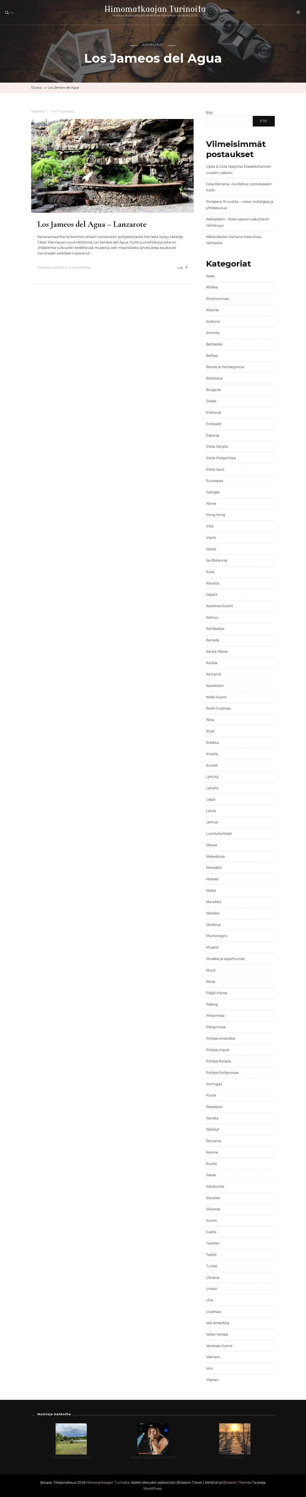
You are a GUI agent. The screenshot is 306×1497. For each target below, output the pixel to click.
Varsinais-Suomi (219, 1346)
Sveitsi (211, 1232)
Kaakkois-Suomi (219, 606)
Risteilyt (212, 1129)
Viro (209, 1368)
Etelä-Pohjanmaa (221, 458)
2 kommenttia (79, 268)
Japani (211, 595)
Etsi (209, 112)
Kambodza (215, 629)
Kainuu (212, 617)
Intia (210, 526)
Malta (211, 891)
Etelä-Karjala (217, 447)
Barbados (214, 344)
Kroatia (212, 754)
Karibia (212, 663)
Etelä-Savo (215, 469)
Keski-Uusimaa (218, 708)
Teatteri (212, 1243)
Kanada (212, 640)
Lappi (210, 799)
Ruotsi (211, 1164)
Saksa (211, 1175)
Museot (212, 947)
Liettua (212, 822)
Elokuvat (213, 412)
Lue (180, 267)
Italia (210, 572)
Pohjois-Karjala (218, 1061)
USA (209, 1300)
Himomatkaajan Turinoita (155, 9)
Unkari (211, 1289)
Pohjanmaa (216, 1027)
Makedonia (215, 856)
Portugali (214, 1084)
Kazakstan (215, 686)
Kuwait (212, 765)
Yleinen (212, 1380)
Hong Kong (215, 515)
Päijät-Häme (216, 993)
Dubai (211, 401)
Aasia (210, 276)
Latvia (211, 811)
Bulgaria (213, 390)
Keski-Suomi (216, 697)
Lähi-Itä (212, 777)
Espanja (212, 435)
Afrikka (212, 287)
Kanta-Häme (217, 652)
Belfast (212, 356)
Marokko (213, 902)
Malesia (212, 879)
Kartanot (213, 674)
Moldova (213, 925)
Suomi (211, 1221)
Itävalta (212, 583)
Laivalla (212, 788)
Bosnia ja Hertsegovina (225, 367)
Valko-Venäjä (217, 1334)
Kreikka (212, 743)
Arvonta (213, 333)
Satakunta (215, 1186)
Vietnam (213, 1357)
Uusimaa (213, 1312)
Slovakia (213, 1198)
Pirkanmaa (215, 1016)
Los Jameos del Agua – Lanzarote (92, 224)
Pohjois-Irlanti (217, 1050)
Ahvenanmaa (217, 299)
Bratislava (214, 378)
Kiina (210, 720)
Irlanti (211, 538)
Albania (212, 310)
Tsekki (211, 1255)
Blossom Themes (237, 1483)
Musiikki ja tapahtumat (225, 959)
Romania (213, 1141)
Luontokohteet (219, 834)
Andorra (213, 322)
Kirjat (210, 731)
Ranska (212, 1118)
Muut (211, 970)
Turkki (211, 1266)
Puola (211, 1095)
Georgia (212, 492)
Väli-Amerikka (217, 1323)
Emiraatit (213, 424)
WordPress (152, 1489)
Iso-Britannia (216, 560)
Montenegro (216, 936)
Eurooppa (214, 481)
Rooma (212, 1152)
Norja (210, 982)
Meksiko (213, 913)
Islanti (211, 549)
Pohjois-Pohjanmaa (222, 1073)
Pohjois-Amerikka (220, 1039)
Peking (212, 1004)
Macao (211, 845)
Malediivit (214, 868)
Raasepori (214, 1107)
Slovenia (213, 1209)
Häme (211, 504)
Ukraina (212, 1278)
